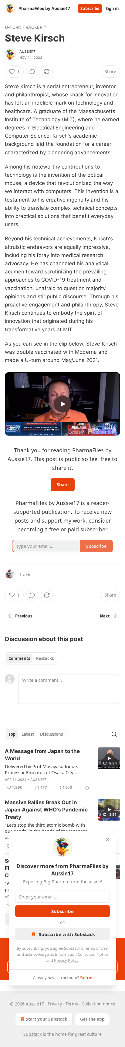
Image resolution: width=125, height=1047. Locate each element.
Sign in (112, 8)
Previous (23, 616)
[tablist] (31, 658)
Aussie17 (27, 51)
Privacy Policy (66, 960)
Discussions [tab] (51, 734)
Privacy (55, 1004)
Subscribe (90, 8)
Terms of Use (95, 948)
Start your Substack (46, 1019)
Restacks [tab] (45, 658)
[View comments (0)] (32, 71)
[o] (62, 404)
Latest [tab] (28, 734)
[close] (107, 840)
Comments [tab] (19, 658)
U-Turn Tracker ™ (25, 27)
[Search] (114, 734)
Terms (72, 1004)
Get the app (92, 1019)
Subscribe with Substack (67, 934)
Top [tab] (11, 734)
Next (105, 616)
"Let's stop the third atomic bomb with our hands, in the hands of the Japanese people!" (46, 828)
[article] (62, 769)
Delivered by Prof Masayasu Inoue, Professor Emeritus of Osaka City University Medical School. (41, 769)
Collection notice (98, 1004)
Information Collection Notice (81, 954)
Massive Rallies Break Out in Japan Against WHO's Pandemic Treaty (46, 809)
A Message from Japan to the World (42, 754)
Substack (32, 1034)
